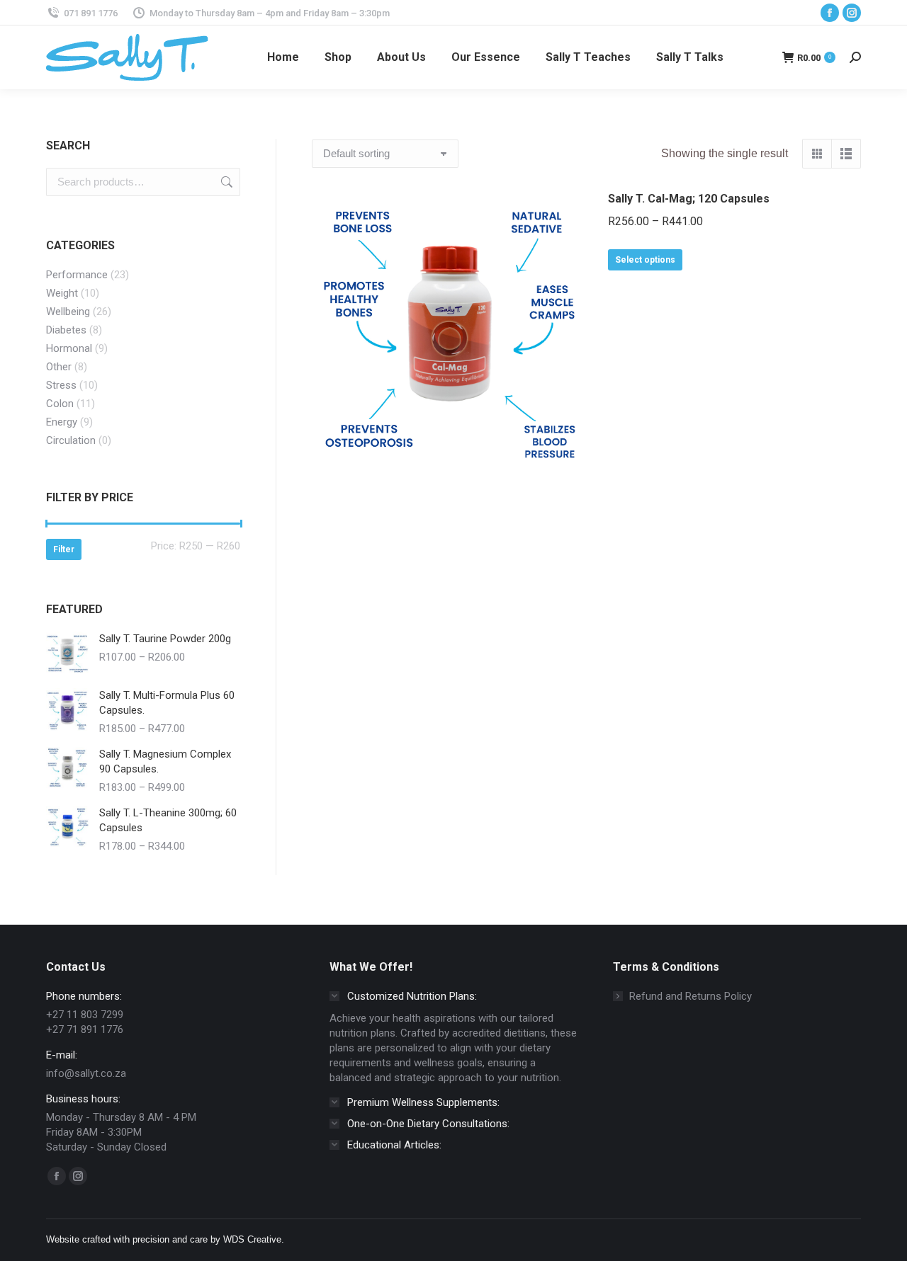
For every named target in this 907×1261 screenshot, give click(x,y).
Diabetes (66, 330)
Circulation (71, 440)
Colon (60, 403)
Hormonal (69, 348)
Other (59, 366)
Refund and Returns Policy (690, 996)
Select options (645, 260)
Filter (63, 549)
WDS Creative (252, 1239)
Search (225, 182)
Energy (61, 422)
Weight (62, 293)
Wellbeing (68, 311)
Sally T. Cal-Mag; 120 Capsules (689, 198)
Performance (77, 274)
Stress (61, 385)
